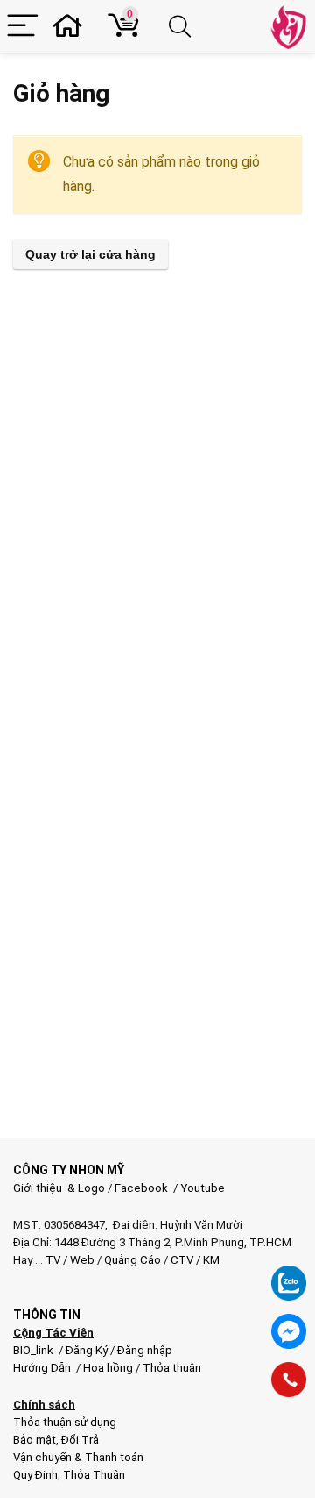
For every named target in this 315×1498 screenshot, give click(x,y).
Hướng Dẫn (43, 1367)
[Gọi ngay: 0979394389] (288, 1379)
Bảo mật (34, 1439)
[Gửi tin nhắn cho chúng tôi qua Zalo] (288, 1273)
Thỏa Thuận (92, 1474)
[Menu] (23, 27)
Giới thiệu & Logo (59, 1188)
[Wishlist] (72, 26)
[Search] (183, 27)
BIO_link (34, 1350)
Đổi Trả (80, 1439)
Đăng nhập (144, 1350)
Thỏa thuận (170, 1367)
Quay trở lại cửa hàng (90, 254)
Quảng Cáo (132, 1259)
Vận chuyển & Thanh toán (78, 1457)
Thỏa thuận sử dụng (64, 1422)
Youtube (202, 1188)
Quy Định (35, 1474)
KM (211, 1259)
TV (51, 1259)
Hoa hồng (108, 1367)
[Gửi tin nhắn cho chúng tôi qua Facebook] (288, 1331)
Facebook (141, 1188)
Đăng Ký (88, 1350)
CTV (182, 1259)
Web (82, 1259)
